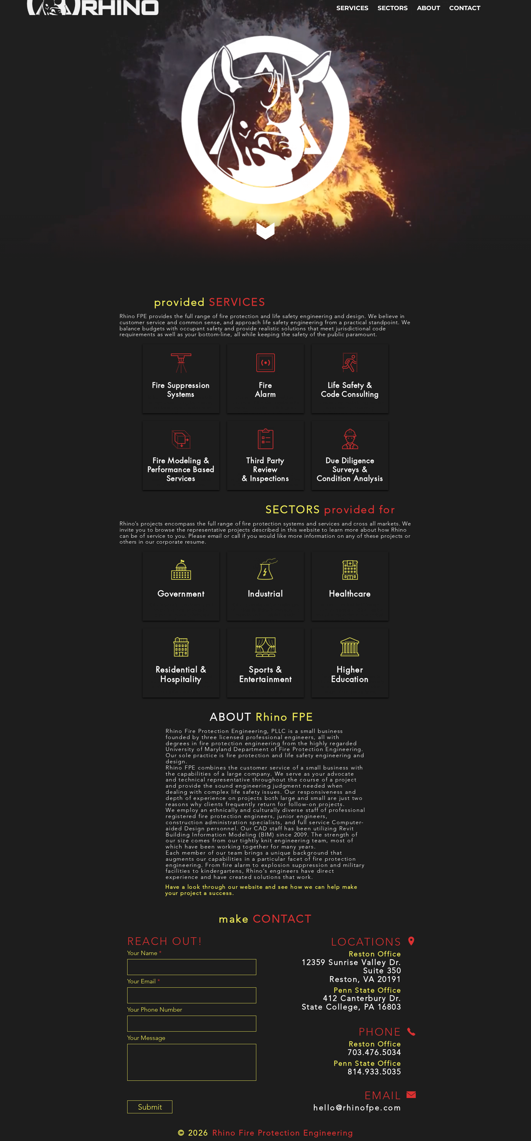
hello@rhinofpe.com (357, 1107)
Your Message (146, 1038)
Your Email (141, 981)
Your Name (142, 953)
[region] (181, 378)
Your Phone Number (154, 1009)
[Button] (181, 356)
